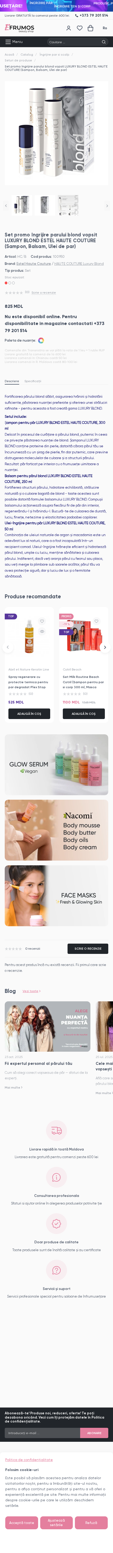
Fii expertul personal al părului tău (38, 1063)
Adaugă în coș (29, 714)
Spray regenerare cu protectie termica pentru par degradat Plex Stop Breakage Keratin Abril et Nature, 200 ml (28, 687)
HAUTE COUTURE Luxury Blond (79, 264)
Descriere (12, 381)
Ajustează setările (56, 1522)
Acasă (9, 54)
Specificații (32, 381)
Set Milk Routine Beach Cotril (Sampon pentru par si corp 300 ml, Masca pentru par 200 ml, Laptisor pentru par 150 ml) (83, 687)
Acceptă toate (21, 1523)
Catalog (26, 54)
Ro (105, 28)
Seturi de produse (18, 60)
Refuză (91, 1523)
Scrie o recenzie (44, 292)
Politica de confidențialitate (29, 1460)
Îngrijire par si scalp (54, 54)
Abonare (94, 1433)
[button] (6, 206)
